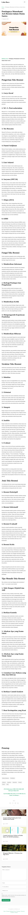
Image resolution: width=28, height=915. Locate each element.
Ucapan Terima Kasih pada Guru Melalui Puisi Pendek (12, 818)
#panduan (9, 782)
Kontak (16, 912)
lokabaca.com (5, 58)
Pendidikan (12, 778)
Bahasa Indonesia (5, 778)
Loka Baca (5, 2)
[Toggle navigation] (24, 2)
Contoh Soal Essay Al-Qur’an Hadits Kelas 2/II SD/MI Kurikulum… (13, 836)
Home (3, 7)
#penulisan (15, 782)
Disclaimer (18, 911)
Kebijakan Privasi (13, 911)
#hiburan (4, 782)
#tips (7, 784)
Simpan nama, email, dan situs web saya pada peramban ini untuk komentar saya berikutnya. (14, 896)
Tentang (7, 911)
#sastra (3, 784)
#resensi (19, 782)
